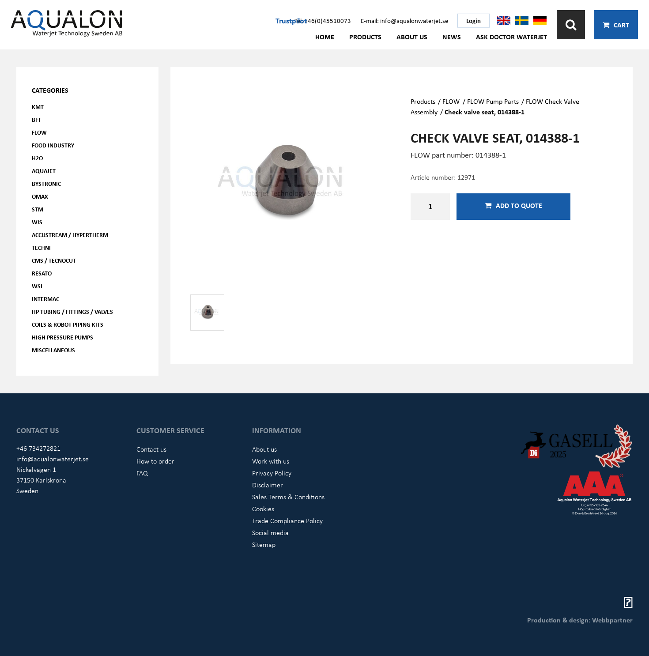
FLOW (39, 132)
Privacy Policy (271, 473)
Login (473, 20)
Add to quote (519, 205)
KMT (38, 106)
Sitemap (263, 544)
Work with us (270, 461)
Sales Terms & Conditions (288, 496)
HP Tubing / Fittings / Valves (72, 311)
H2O (37, 158)
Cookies (263, 508)
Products (365, 36)
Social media (270, 532)
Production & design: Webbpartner (580, 620)
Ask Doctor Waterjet (511, 36)
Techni (41, 247)
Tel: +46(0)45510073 (322, 20)
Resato (42, 273)
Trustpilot (291, 20)
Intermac (45, 298)
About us (411, 36)
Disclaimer (267, 485)
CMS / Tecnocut (54, 260)
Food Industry (53, 145)
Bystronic (46, 183)
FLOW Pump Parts (493, 101)
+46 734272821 (38, 448)
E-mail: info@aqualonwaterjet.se (404, 20)
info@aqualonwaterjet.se (52, 459)
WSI (37, 286)
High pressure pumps (62, 337)
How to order (155, 461)
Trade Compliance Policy (287, 520)
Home (324, 36)
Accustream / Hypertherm (70, 234)
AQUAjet (44, 170)
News (451, 36)
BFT (36, 119)
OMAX (40, 196)
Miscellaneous (53, 350)
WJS (37, 222)
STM (37, 209)
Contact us (151, 449)
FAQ (142, 473)
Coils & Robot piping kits (67, 324)
